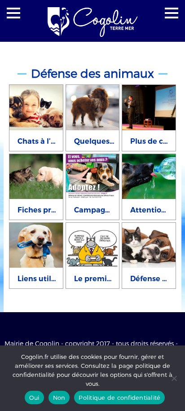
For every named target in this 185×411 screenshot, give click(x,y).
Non (59, 397)
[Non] (173, 378)
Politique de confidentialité (119, 397)
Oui (34, 397)
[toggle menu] (13, 13)
